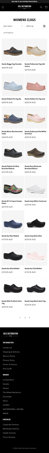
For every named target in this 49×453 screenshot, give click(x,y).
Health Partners (9, 433)
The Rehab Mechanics (12, 392)
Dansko (6, 384)
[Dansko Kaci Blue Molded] (13, 221)
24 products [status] (8, 33)
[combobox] (13, 26)
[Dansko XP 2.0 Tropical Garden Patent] (13, 187)
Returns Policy (9, 356)
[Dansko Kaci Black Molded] (13, 254)
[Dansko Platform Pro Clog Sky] (13, 84)
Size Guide (7, 368)
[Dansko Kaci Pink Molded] (36, 254)
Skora (5, 401)
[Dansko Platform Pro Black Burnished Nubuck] (13, 152)
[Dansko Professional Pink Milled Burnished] (36, 117)
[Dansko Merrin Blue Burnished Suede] (13, 117)
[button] (2, 7)
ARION (5, 413)
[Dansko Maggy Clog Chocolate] (13, 50)
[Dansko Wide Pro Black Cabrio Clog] (13, 287)
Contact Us (7, 347)
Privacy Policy (9, 360)
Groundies (7, 396)
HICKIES (6, 405)
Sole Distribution (24, 448)
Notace (6, 388)
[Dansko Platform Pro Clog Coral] (36, 84)
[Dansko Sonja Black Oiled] (36, 221)
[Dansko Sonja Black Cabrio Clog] (36, 287)
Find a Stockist (9, 437)
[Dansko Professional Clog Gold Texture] (36, 50)
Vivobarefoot (8, 380)
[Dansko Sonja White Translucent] (36, 187)
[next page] (29, 317)
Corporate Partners (11, 424)
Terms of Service (10, 364)
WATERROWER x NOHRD (13, 409)
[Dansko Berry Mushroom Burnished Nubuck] (36, 152)
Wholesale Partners (11, 429)
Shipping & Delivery (11, 352)
